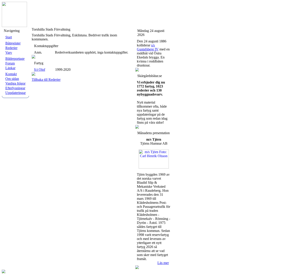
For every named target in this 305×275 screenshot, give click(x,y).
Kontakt (11, 74)
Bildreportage (15, 58)
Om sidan (12, 79)
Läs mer (163, 263)
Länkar (10, 68)
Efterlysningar (15, 88)
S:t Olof (39, 69)
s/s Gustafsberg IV (148, 47)
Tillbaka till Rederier (46, 79)
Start (8, 37)
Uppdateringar (15, 93)
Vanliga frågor (15, 83)
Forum (10, 63)
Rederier (11, 48)
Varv (8, 52)
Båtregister (13, 43)
